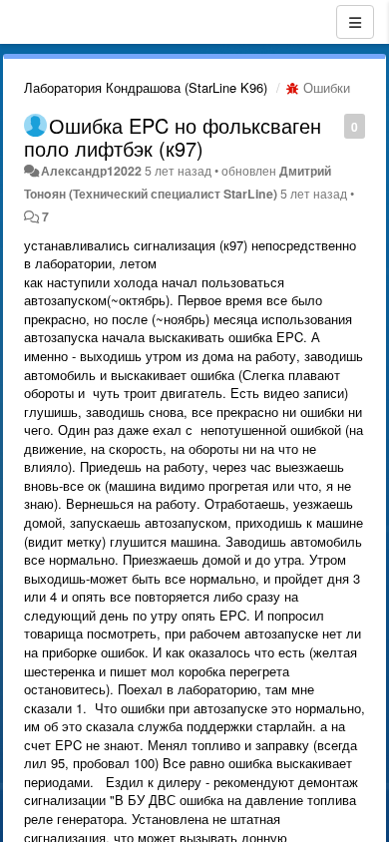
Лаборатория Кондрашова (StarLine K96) (145, 87)
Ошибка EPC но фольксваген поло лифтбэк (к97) (172, 137)
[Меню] (355, 22)
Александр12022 (91, 171)
